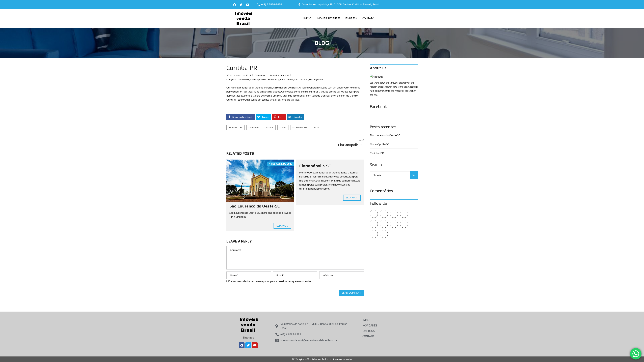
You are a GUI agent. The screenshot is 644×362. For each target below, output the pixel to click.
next (351, 142)
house (316, 127)
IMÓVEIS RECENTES (328, 18)
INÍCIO (307, 18)
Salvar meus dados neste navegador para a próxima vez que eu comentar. (270, 281)
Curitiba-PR (243, 79)
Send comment (351, 292)
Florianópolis (299, 127)
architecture (235, 127)
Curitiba (269, 127)
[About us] (394, 77)
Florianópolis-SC (258, 79)
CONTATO (368, 18)
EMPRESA (351, 18)
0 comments (261, 75)
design (283, 127)
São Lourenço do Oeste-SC (295, 79)
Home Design (274, 79)
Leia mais (282, 225)
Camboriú (254, 127)
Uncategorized (316, 79)
